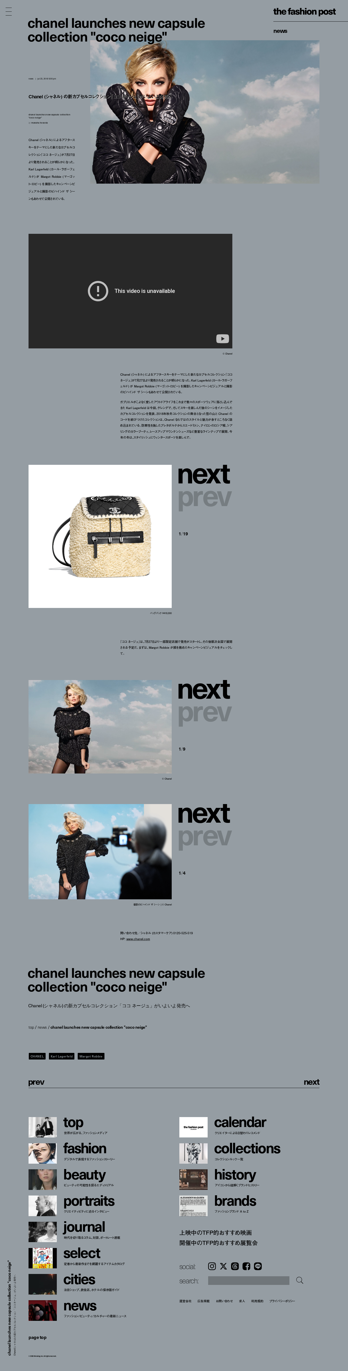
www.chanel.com (138, 939)
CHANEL (37, 1056)
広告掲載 (203, 1301)
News (280, 30)
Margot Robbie (91, 1056)
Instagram (212, 1266)
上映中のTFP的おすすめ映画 (215, 1232)
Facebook (246, 1266)
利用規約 (257, 1301)
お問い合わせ (224, 1301)
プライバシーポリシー (282, 1301)
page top (37, 1337)
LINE (258, 1266)
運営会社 (185, 1301)
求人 (242, 1301)
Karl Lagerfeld (62, 1056)
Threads (235, 1266)
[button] (205, 471)
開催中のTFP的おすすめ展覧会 (218, 1242)
